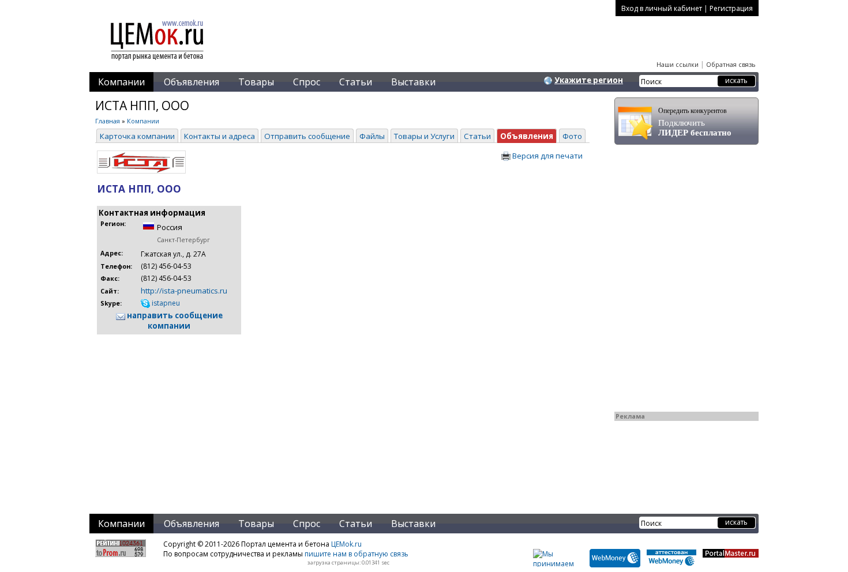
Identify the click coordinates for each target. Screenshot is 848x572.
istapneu (165, 303)
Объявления (191, 82)
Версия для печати (547, 155)
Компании (121, 82)
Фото (572, 136)
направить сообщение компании (174, 320)
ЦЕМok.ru (346, 544)
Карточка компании (137, 136)
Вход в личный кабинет (661, 8)
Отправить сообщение (307, 136)
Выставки (413, 82)
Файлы (372, 136)
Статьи (355, 82)
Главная (107, 120)
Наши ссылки (677, 64)
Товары (256, 82)
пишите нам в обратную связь (356, 554)
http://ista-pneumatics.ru (184, 290)
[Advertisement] (326, 417)
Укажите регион (588, 80)
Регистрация (731, 8)
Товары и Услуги (424, 136)
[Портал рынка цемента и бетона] (157, 62)
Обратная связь (731, 64)
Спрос (306, 82)
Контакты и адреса (219, 136)
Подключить (694, 122)
